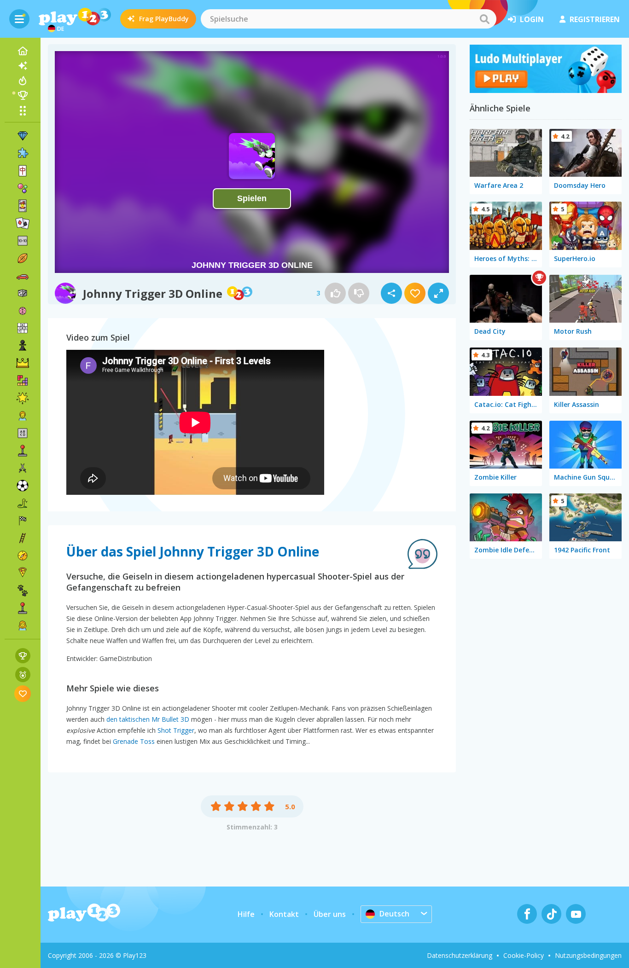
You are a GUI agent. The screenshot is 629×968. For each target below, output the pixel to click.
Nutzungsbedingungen (588, 955)
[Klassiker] (23, 503)
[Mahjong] (23, 171)
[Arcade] (23, 450)
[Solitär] (23, 223)
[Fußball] (23, 485)
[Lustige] (23, 398)
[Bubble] (23, 188)
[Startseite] (23, 51)
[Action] (23, 468)
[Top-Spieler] (23, 95)
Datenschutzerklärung (459, 955)
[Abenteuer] (23, 555)
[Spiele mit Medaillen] (22, 674)
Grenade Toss (134, 741)
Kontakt (284, 914)
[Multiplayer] (23, 608)
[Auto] (23, 275)
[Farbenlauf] (546, 90)
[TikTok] (551, 914)
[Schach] (23, 345)
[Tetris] (23, 380)
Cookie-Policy (523, 955)
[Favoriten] (22, 693)
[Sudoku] (23, 328)
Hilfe (246, 914)
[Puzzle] (23, 153)
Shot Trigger (175, 730)
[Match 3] (23, 136)
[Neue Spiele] (23, 65)
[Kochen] (23, 573)
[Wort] (23, 433)
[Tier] (23, 590)
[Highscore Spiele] (22, 655)
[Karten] (23, 205)
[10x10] (23, 240)
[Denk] (23, 310)
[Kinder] (23, 415)
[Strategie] (23, 363)
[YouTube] (576, 914)
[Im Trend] (23, 80)
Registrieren (595, 19)
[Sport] (23, 258)
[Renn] (23, 520)
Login (532, 19)
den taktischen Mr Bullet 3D (147, 719)
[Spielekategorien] (23, 110)
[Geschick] (23, 538)
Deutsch (394, 914)
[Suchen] (484, 19)
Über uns (330, 914)
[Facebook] (527, 914)
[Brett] (23, 293)
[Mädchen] (23, 625)
